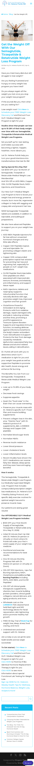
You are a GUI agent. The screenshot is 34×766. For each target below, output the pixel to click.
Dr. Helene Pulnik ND (16, 65)
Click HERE (6, 662)
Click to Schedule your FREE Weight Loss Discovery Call (16, 112)
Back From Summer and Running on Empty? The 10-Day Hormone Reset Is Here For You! (18, 734)
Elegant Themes (22, 760)
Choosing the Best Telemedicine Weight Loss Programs (18, 720)
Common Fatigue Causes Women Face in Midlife (15, 740)
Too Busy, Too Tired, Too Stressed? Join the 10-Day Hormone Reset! (16, 727)
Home (5, 14)
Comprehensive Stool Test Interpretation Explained (16, 715)
